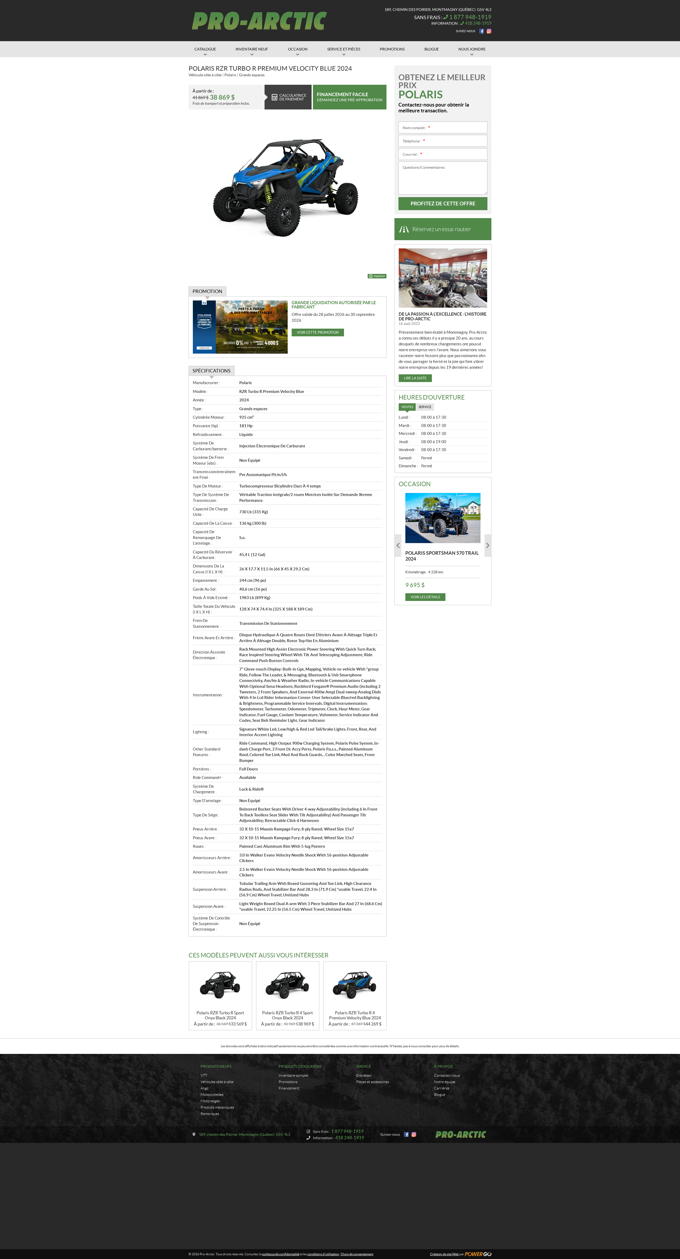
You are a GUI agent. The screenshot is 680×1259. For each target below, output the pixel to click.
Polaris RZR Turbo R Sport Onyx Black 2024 (220, 1015)
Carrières (441, 1088)
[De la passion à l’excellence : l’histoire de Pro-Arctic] (443, 278)
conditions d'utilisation (323, 1254)
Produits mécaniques (217, 1107)
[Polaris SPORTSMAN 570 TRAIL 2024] (443, 518)
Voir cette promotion (318, 332)
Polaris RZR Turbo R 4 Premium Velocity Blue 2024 (355, 1015)
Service (363, 1066)
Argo (205, 1088)
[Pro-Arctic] (259, 20)
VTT (204, 1075)
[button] (398, 545)
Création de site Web (444, 1254)
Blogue (439, 1094)
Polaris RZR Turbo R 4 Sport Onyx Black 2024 (287, 1015)
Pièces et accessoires (372, 1082)
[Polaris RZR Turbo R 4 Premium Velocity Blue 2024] (355, 986)
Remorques (210, 1114)
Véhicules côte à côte (217, 1082)
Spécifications (212, 371)
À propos (443, 1066)
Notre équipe (444, 1082)
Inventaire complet (293, 1075)
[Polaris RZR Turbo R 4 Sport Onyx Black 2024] (287, 986)
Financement (289, 1088)
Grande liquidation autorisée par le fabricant (334, 304)
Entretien (363, 1075)
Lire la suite (415, 378)
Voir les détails (425, 597)
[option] (442, 545)
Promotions (288, 1082)
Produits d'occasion (300, 1066)
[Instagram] (489, 31)
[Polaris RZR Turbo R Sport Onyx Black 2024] (220, 986)
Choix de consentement (357, 1254)
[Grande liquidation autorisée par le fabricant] (240, 327)
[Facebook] (481, 31)
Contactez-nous (447, 1075)
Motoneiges (210, 1101)
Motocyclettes (212, 1094)
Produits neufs (216, 1066)
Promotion (207, 291)
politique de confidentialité (280, 1254)
